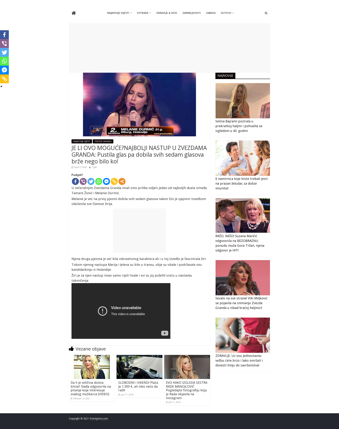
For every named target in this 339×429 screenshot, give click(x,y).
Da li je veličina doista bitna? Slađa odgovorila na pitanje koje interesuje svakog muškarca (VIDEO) (91, 388)
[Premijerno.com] (74, 13)
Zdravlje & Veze (166, 13)
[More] (122, 181)
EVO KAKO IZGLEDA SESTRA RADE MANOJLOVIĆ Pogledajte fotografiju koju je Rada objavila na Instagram (186, 390)
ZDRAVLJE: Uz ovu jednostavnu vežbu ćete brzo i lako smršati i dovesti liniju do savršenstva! (239, 360)
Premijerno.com (99, 418)
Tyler (94, 167)
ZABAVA (211, 13)
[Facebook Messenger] (106, 181)
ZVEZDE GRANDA (103, 141)
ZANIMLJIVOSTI (191, 13)
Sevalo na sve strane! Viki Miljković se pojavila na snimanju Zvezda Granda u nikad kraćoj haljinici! (241, 303)
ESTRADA (142, 13)
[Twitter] (90, 181)
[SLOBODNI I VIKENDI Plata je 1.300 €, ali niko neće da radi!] (139, 357)
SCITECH (226, 13)
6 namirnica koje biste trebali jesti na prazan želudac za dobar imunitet (241, 183)
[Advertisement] (169, 48)
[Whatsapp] (98, 181)
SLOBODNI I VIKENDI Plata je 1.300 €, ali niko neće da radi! (138, 386)
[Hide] (1, 86)
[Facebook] (75, 181)
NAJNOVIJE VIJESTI (118, 13)
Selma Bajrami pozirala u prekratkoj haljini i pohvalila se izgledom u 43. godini (238, 126)
